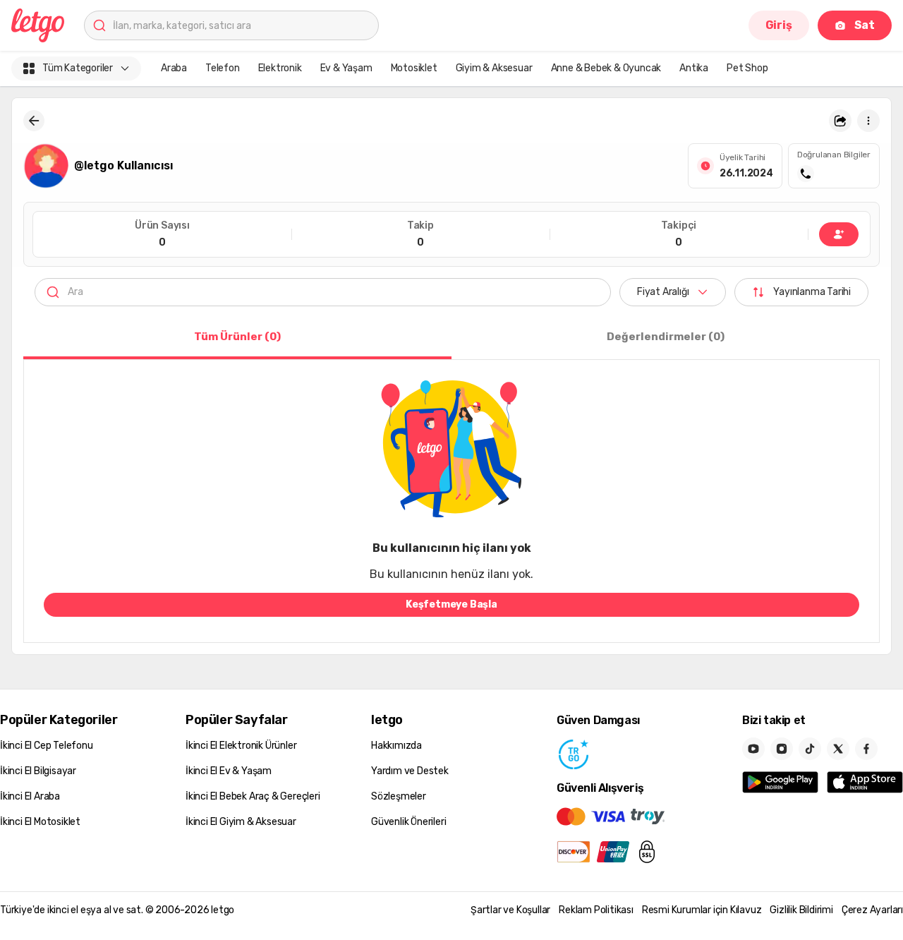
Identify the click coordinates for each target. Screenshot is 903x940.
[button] (840, 120)
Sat (864, 25)
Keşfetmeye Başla (451, 604)
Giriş (778, 25)
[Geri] (33, 120)
